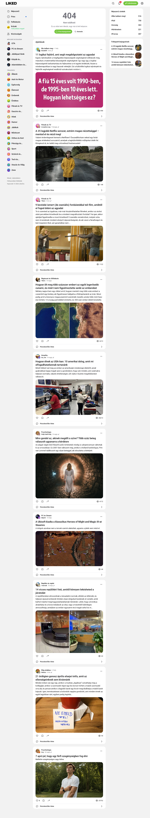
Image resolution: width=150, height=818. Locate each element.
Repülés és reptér (47, 583)
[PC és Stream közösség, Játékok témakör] (38, 516)
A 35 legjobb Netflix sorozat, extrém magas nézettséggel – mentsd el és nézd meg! (67, 133)
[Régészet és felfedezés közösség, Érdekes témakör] (38, 279)
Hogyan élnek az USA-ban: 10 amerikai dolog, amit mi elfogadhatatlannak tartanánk (64, 363)
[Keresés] (113, 3)
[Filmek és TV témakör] (38, 126)
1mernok (44, 585)
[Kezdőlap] (11, 3)
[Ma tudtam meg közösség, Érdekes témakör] (38, 49)
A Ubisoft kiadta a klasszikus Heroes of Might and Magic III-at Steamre (69, 523)
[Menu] (101, 49)
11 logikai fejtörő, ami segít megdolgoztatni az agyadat (65, 54)
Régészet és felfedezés (50, 279)
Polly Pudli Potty (46, 434)
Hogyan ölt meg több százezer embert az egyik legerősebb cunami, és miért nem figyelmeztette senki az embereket (67, 286)
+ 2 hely (53, 670)
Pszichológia (46, 432)
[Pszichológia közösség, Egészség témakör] (38, 433)
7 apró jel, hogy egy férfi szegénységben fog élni (62, 756)
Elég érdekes (46, 670)
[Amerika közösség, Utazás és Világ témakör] (38, 356)
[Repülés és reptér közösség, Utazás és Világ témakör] (38, 584)
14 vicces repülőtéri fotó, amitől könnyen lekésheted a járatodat (65, 591)
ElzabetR (44, 50)
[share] (47, 110)
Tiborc (43, 201)
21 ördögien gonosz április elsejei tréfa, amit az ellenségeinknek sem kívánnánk (61, 678)
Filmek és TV (46, 125)
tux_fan (43, 357)
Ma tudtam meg (47, 48)
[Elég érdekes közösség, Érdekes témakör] (38, 671)
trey (42, 752)
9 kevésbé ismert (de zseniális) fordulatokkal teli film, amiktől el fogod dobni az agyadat (69, 206)
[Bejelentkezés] (142, 3)
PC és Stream (46, 516)
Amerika (44, 355)
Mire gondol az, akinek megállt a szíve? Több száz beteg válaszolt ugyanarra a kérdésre (66, 440)
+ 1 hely (56, 48)
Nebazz (43, 672)
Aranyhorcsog (45, 127)
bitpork (43, 518)
